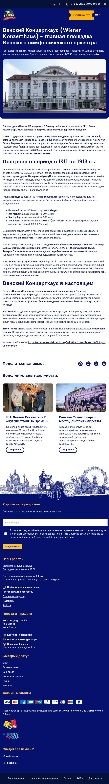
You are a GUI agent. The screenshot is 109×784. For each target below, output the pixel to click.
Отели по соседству (14, 596)
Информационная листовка (23, 587)
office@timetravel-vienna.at (61, 4)
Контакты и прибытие (19, 635)
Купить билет (81, 15)
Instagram (12, 756)
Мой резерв (104, 4)
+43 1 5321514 (54, 4)
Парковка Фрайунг (17, 644)
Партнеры (8, 600)
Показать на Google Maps (22, 639)
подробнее (16, 450)
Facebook (11, 763)
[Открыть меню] (104, 15)
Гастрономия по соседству (18, 591)
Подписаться (12, 546)
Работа (7, 605)
